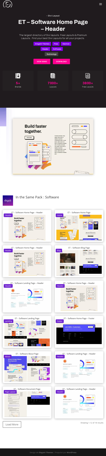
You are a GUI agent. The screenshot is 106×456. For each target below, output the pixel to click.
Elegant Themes (42, 44)
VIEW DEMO (42, 61)
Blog (59, 250)
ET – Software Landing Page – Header (27, 283)
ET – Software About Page (27, 353)
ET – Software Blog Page (79, 247)
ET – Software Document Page (27, 389)
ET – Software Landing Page (27, 318)
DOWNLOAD (61, 61)
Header (45, 49)
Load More (12, 424)
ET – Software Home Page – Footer (79, 318)
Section (66, 44)
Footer (59, 321)
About (7, 356)
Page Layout (10, 392)
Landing (8, 321)
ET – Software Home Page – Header (27, 212)
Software (57, 49)
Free (56, 44)
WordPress (71, 452)
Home (59, 215)
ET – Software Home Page (79, 212)
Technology (51, 54)
